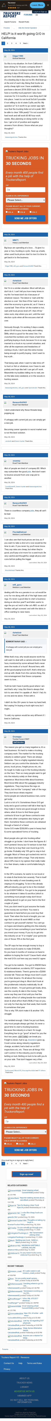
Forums (28, 15)
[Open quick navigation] (45, 27)
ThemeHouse (40, 1416)
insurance (32, 1040)
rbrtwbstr (17, 280)
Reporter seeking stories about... (32, 1198)
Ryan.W (20, 1207)
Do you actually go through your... (30, 1228)
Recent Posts (24, 22)
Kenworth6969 (28, 266)
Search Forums (10, 22)
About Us (24, 1378)
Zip (7, 185)
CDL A (10, 212)
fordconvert (9, 1070)
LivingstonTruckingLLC (17, 1237)
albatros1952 (13, 1250)
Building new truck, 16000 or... (27, 1240)
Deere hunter (20, 441)
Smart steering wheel (30, 1190)
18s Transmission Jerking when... (36, 1234)
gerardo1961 (13, 1217)
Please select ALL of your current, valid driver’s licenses (23, 207)
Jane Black (24, 1200)
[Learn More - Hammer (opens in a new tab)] (25, 5)
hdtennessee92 (14, 1288)
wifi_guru (16, 266)
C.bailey (20, 1230)
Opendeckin (32, 388)
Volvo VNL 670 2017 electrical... (30, 1299)
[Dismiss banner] (48, 5)
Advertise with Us (24, 1391)
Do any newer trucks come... (31, 1253)
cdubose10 (24, 1255)
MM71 (16, 240)
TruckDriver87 (10, 486)
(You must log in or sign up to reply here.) (17, 1160)
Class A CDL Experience (17, 196)
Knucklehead (10, 570)
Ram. (17, 1281)
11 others (42, 1070)
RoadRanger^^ (13, 1303)
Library (24, 1387)
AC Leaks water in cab (31, 1271)
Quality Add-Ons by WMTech (25, 1414)
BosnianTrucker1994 (16, 1225)
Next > (25, 43)
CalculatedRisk (13, 1325)
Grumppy (17, 737)
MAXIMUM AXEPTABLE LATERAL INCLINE (31, 1246)
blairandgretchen (11, 137)
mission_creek (28, 1273)
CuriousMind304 (14, 1318)
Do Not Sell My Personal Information (24, 1401)
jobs (29, 471)
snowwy (16, 461)
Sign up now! (26, 1174)
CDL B (22, 212)
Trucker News (24, 1382)
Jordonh (8, 441)
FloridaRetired (19, 532)
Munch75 (17, 1070)
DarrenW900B (27, 1193)
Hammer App (24, 1395)
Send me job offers (25, 218)
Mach (18, 1242)
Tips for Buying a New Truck (28, 1205)
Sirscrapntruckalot (28, 1070)
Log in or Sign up (40, 12)
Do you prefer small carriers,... (26, 1278)
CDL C (34, 212)
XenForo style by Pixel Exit (26, 1413)
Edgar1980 (18, 56)
